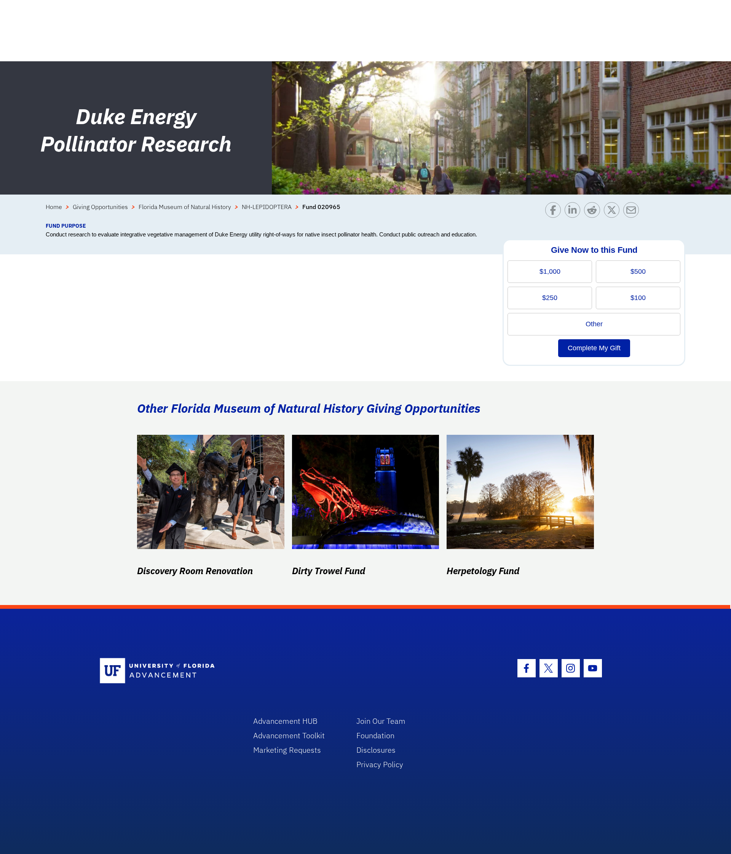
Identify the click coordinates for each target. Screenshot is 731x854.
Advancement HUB (285, 721)
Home (54, 207)
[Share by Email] (633, 212)
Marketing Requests (287, 750)
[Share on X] (613, 212)
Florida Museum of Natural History (185, 207)
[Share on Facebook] (555, 212)
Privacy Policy (379, 764)
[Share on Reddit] (593, 212)
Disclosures (376, 750)
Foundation (375, 735)
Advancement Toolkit (289, 735)
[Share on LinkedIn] (574, 212)
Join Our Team (380, 721)
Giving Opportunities (100, 207)
